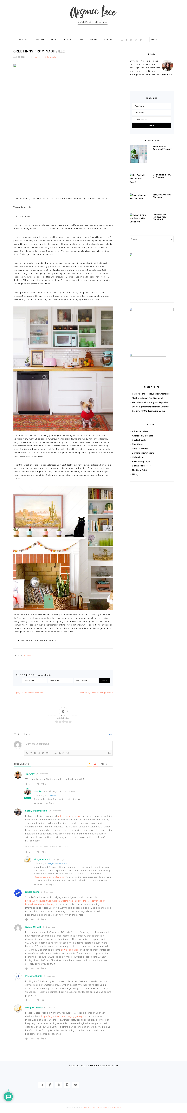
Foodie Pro (89, 1108)
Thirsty (135, 474)
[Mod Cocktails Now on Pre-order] (138, 179)
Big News (27, 655)
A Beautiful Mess (140, 431)
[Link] (60, 753)
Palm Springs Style (141, 461)
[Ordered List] (43, 753)
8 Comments (50, 57)
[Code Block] (55, 753)
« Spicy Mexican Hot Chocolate (28, 692)
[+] (67, 753)
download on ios (70, 949)
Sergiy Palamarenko (57, 863)
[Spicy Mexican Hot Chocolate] (138, 196)
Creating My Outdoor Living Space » (96, 692)
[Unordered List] (47, 753)
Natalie (38, 791)
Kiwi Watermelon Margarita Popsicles (150, 402)
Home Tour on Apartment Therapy (162, 147)
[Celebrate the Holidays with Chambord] (138, 218)
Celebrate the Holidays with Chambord (159, 217)
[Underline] (35, 753)
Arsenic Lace (93, 17)
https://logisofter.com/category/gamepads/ (64, 1016)
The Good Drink (139, 470)
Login (109, 734)
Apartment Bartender (142, 436)
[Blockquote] (51, 753)
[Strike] (39, 753)
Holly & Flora (138, 457)
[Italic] (31, 753)
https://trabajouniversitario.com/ (50, 877)
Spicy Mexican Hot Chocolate (162, 195)
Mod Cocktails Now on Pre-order (162, 176)
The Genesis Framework (109, 1108)
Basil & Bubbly (139, 440)
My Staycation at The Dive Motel (147, 398)
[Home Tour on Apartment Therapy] (138, 154)
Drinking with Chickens (143, 453)
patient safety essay (68, 816)
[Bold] (27, 753)
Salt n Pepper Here (141, 466)
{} (63, 753)
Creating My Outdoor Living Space (148, 411)
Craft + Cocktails (140, 448)
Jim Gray (52, 795)
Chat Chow (137, 444)
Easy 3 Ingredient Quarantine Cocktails (150, 406)
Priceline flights (33, 976)
